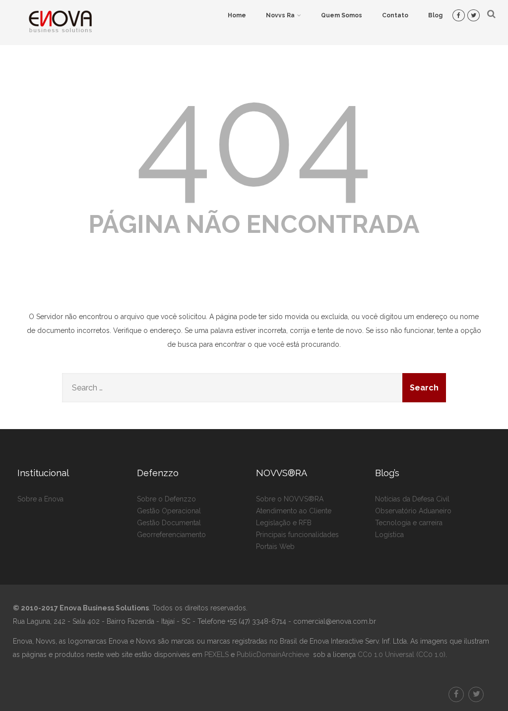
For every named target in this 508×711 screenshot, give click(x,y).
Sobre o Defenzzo (166, 499)
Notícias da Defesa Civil (412, 499)
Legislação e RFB (284, 523)
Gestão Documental (169, 523)
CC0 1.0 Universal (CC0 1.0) (400, 654)
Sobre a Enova (40, 499)
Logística (389, 535)
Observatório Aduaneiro (413, 511)
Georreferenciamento (171, 535)
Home (237, 15)
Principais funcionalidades (297, 535)
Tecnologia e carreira (409, 523)
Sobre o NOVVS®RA (289, 499)
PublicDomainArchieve (273, 654)
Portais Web (275, 546)
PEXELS (216, 654)
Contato (395, 15)
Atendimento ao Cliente (293, 511)
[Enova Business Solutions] (60, 41)
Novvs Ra (280, 15)
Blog (435, 15)
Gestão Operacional (169, 511)
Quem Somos (341, 15)
